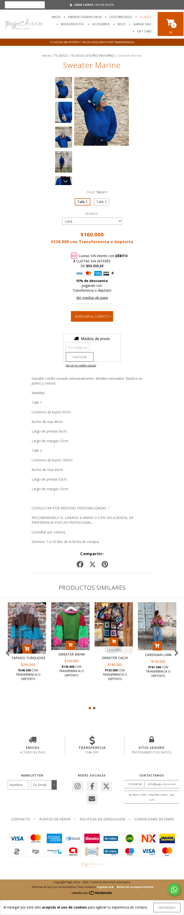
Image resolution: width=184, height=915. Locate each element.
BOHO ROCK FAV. (72, 24)
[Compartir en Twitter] (92, 564)
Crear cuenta (83, 4)
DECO (121, 24)
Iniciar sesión (104, 4)
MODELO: (92, 214)
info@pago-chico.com (162, 784)
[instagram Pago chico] (77, 786)
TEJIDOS (145, 17)
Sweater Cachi (115, 658)
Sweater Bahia (71, 654)
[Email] (92, 799)
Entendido (167, 907)
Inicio (46, 55)
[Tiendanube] (92, 894)
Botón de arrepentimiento (135, 887)
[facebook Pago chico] (92, 786)
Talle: (97, 192)
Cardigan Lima (158, 654)
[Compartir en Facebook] (80, 564)
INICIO (56, 17)
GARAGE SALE (141, 24)
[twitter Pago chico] (106, 786)
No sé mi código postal (81, 365)
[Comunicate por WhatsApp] (174, 889)
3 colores (114, 649)
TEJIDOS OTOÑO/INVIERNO (92, 55)
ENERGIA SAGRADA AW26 (84, 17)
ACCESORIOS (100, 24)
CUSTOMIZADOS (120, 17)
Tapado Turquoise (28, 658)
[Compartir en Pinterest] (105, 564)
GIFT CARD (143, 31)
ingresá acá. (105, 887)
